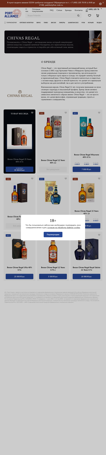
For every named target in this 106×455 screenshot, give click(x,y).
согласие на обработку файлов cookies (63, 227)
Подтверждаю (53, 234)
